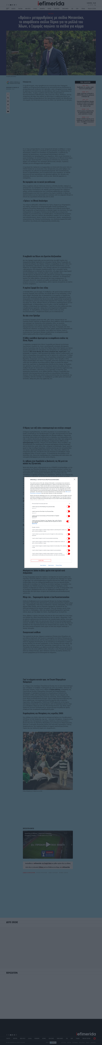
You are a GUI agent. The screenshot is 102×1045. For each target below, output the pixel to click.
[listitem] (51, 503)
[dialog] (51, 522)
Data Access (51, 565)
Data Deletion (43, 565)
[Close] (75, 479)
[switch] (68, 507)
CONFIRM (41, 560)
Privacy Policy (59, 565)
